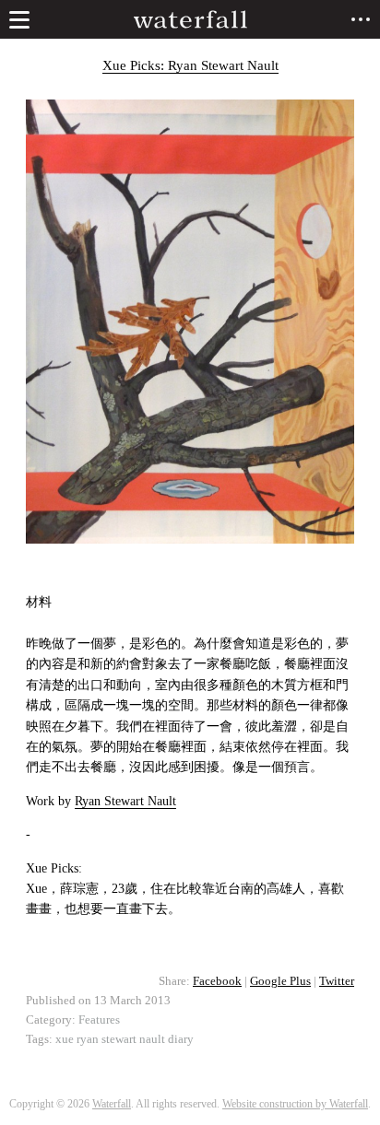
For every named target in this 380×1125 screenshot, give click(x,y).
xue (64, 1039)
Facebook (217, 981)
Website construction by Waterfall (295, 1103)
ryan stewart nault (121, 1039)
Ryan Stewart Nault (125, 801)
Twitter (336, 981)
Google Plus (280, 981)
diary (181, 1039)
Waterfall (111, 1103)
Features (99, 1020)
